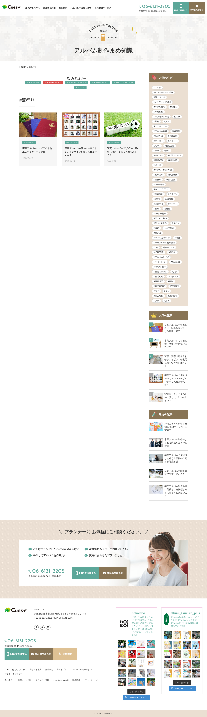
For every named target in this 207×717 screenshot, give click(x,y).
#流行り (157, 179)
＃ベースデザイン (162, 238)
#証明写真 (158, 276)
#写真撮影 (158, 281)
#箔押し (173, 107)
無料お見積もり (115, 573)
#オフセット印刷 (161, 117)
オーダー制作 (160, 213)
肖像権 (167, 209)
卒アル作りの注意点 (100, 82)
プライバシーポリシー (94, 680)
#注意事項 (158, 204)
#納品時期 (172, 175)
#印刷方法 (170, 179)
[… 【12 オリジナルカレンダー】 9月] (122, 673)
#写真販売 (174, 286)
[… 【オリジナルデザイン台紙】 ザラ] (132, 682)
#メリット (172, 141)
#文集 (166, 121)
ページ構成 (159, 184)
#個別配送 (158, 136)
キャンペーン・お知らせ (77, 82)
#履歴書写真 (159, 286)
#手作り (172, 252)
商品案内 (49, 669)
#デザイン (172, 194)
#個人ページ (159, 97)
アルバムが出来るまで (80, 8)
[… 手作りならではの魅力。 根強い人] (168, 645)
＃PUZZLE (159, 252)
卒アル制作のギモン (53, 82)
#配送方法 (169, 146)
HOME (22, 67)
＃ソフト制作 (160, 267)
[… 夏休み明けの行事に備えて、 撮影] (177, 664)
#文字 (166, 301)
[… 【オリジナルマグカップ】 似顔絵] (151, 644)
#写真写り (158, 194)
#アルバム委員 (160, 131)
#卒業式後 (158, 160)
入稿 (156, 247)
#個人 (166, 291)
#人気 (174, 272)
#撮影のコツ (168, 247)
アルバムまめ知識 (61, 680)
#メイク (157, 87)
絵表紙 (177, 117)
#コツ (156, 291)
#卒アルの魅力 (160, 218)
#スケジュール (160, 126)
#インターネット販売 (163, 92)
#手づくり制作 (160, 223)
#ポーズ (157, 165)
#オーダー (158, 141)
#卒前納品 (158, 112)
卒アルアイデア (33, 82)
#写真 (177, 238)
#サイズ (175, 223)
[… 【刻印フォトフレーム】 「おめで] (141, 673)
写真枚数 (169, 199)
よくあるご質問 (42, 680)
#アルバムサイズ (161, 257)
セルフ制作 (169, 228)
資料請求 (67, 654)
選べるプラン (62, 669)
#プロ (156, 301)
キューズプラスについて (124, 82)
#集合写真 (175, 262)
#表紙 (156, 150)
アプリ (157, 146)
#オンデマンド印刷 (162, 102)
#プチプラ (172, 204)
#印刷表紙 (172, 160)
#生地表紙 (172, 136)
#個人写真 (158, 296)
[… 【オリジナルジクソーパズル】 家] (122, 654)
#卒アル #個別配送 (163, 170)
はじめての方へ (19, 669)
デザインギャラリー (13, 674)
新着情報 (76, 680)
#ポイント (158, 155)
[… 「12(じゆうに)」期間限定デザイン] (141, 663)
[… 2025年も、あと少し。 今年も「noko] (151, 654)
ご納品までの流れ (24, 680)
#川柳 (156, 121)
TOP (7, 669)
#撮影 (170, 281)
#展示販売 (172, 296)
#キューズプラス (161, 189)
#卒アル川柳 (159, 107)
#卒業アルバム (174, 155)
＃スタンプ (173, 276)
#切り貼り (158, 175)
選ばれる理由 (36, 669)
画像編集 (176, 131)
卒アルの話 (80, 87)
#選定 (156, 228)
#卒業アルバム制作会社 (164, 242)
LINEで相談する (87, 573)
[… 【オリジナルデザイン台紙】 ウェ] (132, 673)
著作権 (157, 199)
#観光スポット (160, 272)
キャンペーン (160, 262)
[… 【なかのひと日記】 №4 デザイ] (177, 654)
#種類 (156, 209)
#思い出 (157, 233)
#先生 (166, 150)
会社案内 (8, 680)
